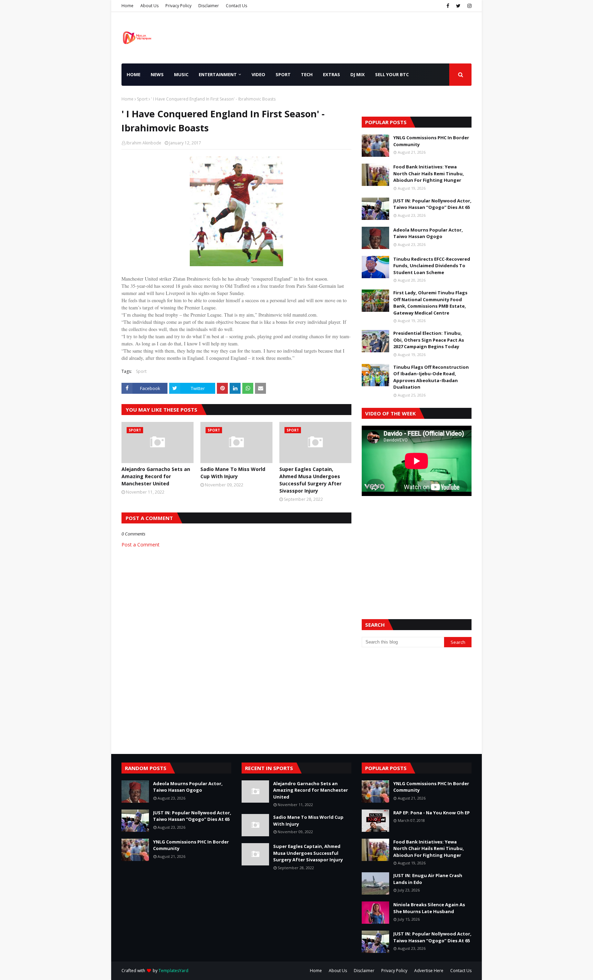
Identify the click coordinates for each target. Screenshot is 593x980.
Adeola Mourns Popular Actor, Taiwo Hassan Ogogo (428, 233)
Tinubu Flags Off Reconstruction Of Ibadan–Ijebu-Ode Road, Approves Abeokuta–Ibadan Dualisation (431, 377)
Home (127, 6)
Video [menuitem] (258, 74)
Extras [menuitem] (331, 74)
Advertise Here (428, 970)
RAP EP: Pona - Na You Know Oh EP (431, 813)
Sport (142, 99)
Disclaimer (208, 6)
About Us (149, 6)
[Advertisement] (417, 549)
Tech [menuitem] (307, 74)
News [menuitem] (157, 74)
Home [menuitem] (133, 74)
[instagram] (469, 6)
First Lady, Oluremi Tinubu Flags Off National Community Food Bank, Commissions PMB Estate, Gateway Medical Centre (430, 303)
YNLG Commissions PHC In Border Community (431, 140)
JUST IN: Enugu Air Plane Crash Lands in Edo (427, 878)
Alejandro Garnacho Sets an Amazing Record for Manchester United (155, 476)
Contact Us (236, 6)
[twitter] (458, 6)
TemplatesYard (173, 970)
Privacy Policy (178, 6)
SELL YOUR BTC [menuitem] (392, 74)
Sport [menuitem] (283, 74)
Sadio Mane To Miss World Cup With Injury (232, 473)
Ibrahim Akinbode (143, 143)
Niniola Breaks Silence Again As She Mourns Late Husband (429, 907)
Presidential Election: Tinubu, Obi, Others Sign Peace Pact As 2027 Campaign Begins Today (428, 340)
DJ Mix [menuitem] (357, 74)
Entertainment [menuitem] (218, 74)
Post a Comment (140, 544)
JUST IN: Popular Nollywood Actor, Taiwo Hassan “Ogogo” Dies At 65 (432, 204)
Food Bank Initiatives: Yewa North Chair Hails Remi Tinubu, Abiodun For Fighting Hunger (428, 173)
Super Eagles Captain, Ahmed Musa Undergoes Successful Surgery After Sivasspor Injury (310, 480)
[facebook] (448, 6)
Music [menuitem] (181, 74)
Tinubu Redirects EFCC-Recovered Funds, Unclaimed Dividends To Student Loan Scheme (431, 265)
